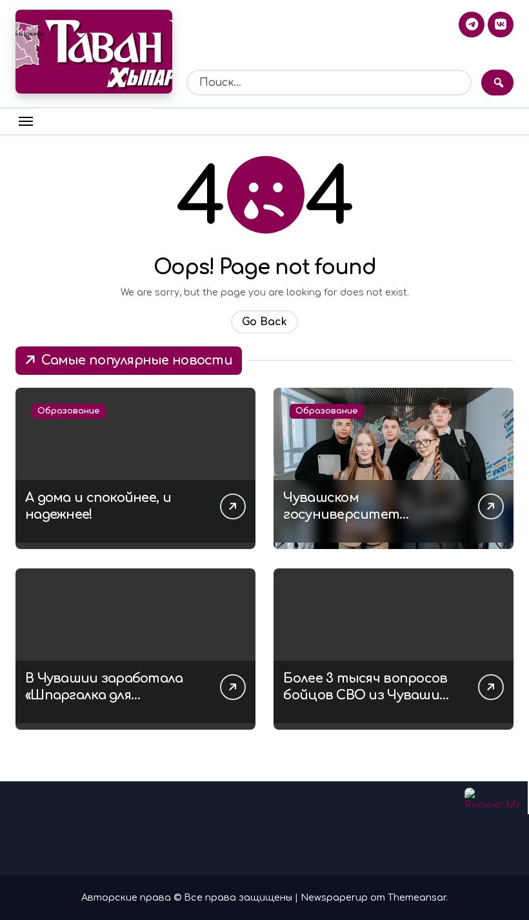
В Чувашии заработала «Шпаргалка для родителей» (104, 695)
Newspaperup (334, 897)
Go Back (264, 322)
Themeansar (417, 897)
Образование (68, 410)
